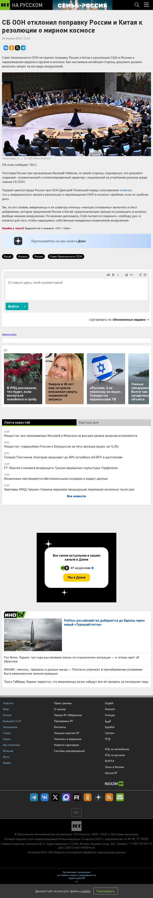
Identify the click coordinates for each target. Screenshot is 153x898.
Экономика (10, 727)
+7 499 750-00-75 (140, 844)
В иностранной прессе (15, 615)
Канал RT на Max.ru (66, 797)
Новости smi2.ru (9, 334)
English (109, 703)
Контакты (60, 727)
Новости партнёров (66, 745)
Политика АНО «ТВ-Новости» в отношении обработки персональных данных (77, 852)
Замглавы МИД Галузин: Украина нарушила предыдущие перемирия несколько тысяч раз (69, 489)
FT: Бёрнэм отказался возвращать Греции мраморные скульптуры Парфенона (61, 468)
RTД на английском (117, 749)
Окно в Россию (114, 767)
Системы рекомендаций (69, 751)
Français (110, 715)
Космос (22, 256)
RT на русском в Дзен (98, 797)
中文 (108, 739)
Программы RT (63, 721)
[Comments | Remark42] (76, 297)
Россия (38, 256)
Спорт (7, 733)
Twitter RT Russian (55, 797)
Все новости (76, 496)
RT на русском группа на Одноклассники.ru (88, 797)
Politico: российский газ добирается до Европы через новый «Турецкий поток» (104, 622)
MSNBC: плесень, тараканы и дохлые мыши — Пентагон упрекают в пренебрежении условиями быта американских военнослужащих (73, 671)
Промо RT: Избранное (68, 715)
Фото (6, 757)
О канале (60, 709)
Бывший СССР (12, 721)
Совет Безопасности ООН (66, 256)
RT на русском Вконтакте (45, 797)
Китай (7, 256)
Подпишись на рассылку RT (120, 797)
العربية (108, 721)
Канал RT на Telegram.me (34, 797)
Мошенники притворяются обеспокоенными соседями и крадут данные (56, 478)
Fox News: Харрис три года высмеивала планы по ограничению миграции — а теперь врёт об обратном (71, 659)
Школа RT (111, 773)
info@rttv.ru (87, 847)
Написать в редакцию (67, 739)
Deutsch (110, 709)
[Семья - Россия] (82, 5)
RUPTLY (109, 761)
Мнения (8, 751)
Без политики (11, 745)
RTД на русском (115, 755)
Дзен (81, 241)
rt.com (30, 839)
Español (109, 727)
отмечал (126, 190)
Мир (6, 709)
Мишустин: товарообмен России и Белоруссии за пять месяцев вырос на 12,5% (61, 446)
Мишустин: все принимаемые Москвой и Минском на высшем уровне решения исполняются (70, 435)
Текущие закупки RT (66, 733)
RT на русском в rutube (77, 797)
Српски (109, 733)
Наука (7, 739)
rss (109, 797)
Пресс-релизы (63, 703)
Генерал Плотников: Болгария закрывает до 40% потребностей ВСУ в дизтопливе (63, 457)
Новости (8, 703)
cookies (85, 891)
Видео (7, 763)
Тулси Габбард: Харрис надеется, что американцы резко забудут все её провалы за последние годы (76, 681)
